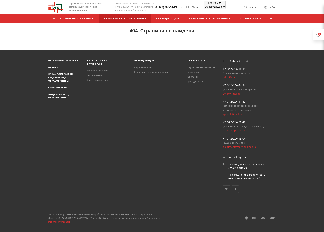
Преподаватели (195, 81)
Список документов (97, 80)
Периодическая (142, 67)
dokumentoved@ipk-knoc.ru (239, 146)
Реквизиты (192, 76)
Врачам (53, 67)
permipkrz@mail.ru (239, 157)
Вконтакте (226, 189)
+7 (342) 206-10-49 (234, 69)
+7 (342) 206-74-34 (234, 85)
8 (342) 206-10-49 (166, 7)
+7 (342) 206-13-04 (234, 138)
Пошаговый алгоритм (98, 70)
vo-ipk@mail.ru (232, 93)
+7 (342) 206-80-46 (234, 122)
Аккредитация (144, 60)
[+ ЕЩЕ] (270, 18)
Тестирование (94, 75)
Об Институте (196, 60)
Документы (193, 71)
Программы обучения (63, 60)
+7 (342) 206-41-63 (234, 101)
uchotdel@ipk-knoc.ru (235, 130)
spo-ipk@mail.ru (232, 114)
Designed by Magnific (59, 221)
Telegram (235, 189)
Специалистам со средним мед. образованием (60, 77)
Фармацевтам (57, 87)
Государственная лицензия (201, 67)
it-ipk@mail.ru (231, 77)
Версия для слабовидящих (213, 4)
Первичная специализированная (151, 71)
